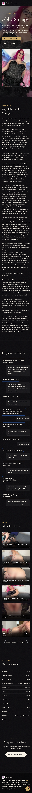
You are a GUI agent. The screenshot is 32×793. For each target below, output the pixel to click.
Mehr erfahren (10, 43)
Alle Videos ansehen (16, 642)
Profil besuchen (16, 754)
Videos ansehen (11, 38)
